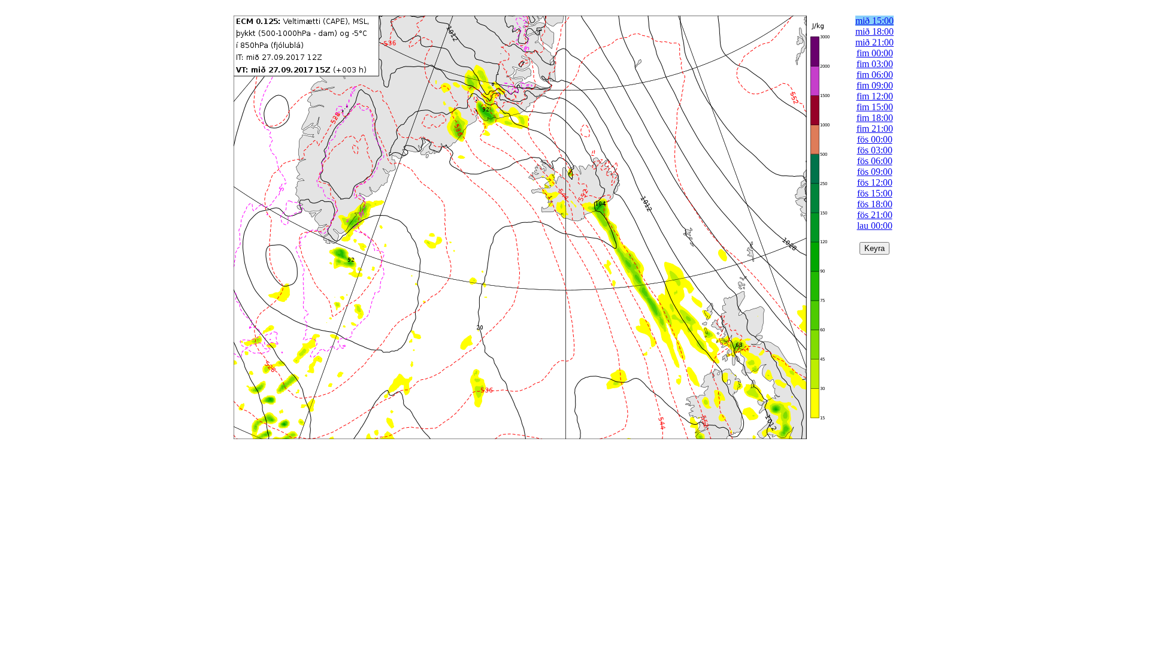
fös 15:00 (874, 193)
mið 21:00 (874, 42)
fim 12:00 (875, 96)
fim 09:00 (875, 85)
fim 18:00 (875, 118)
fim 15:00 (875, 107)
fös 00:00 (874, 139)
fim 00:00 (875, 53)
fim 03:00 (875, 64)
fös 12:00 (874, 182)
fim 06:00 (875, 74)
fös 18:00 (874, 204)
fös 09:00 (874, 172)
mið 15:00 (874, 21)
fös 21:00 (874, 215)
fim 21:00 (875, 128)
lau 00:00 (874, 225)
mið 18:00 (874, 31)
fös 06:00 (874, 161)
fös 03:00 (874, 150)
